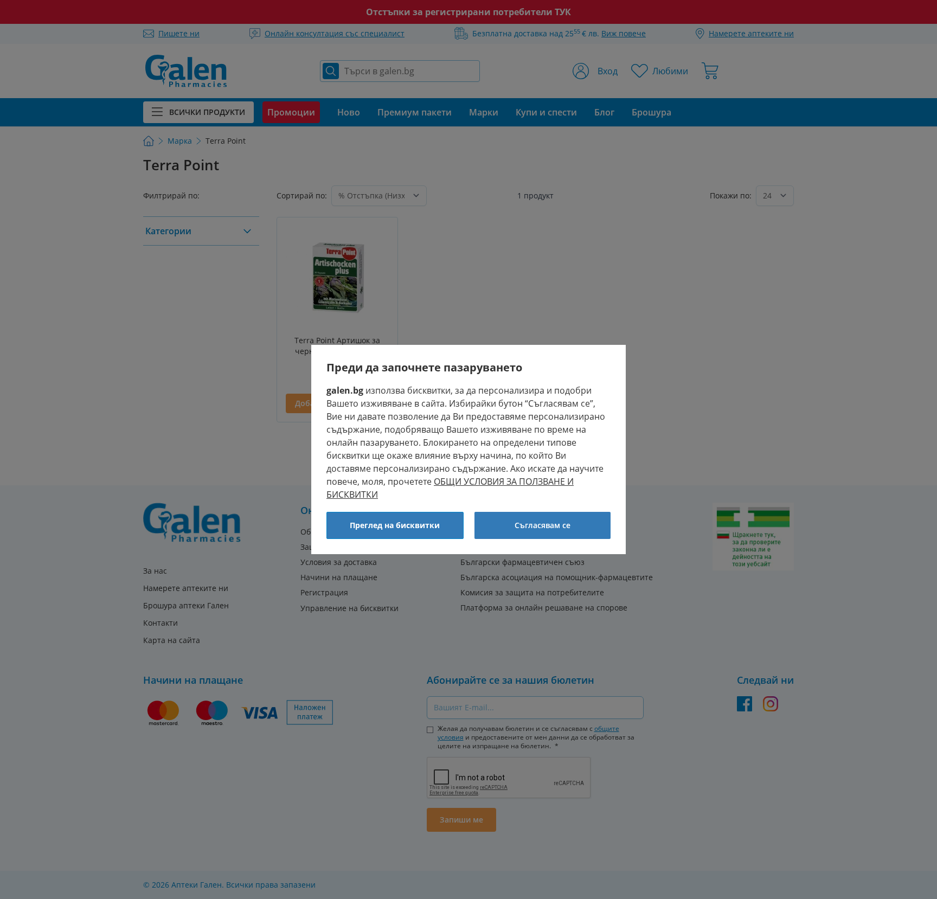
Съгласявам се (542, 525)
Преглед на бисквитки (395, 525)
